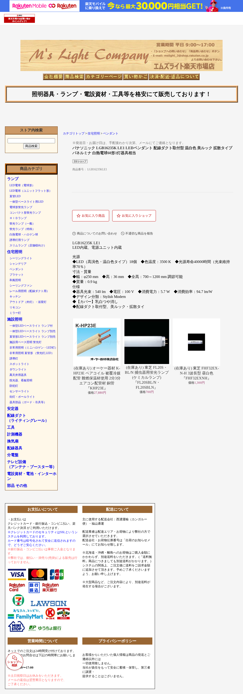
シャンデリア (18, 263)
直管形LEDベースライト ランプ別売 (32, 336)
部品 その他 (17, 485)
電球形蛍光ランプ (20, 207)
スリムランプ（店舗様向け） (28, 245)
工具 (11, 427)
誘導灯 (13, 358)
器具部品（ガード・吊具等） (28, 402)
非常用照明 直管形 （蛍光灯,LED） (31, 353)
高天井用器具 (18, 375)
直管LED (15, 196)
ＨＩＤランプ (18, 218)
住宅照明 (14, 252)
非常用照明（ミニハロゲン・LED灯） (33, 347)
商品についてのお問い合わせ (97, 233)
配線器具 (14, 448)
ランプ (13, 179)
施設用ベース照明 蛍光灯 (25, 342)
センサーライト (19, 391)
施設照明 (14, 319)
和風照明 (15, 280)
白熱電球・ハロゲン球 (23, 234)
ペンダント (16, 269)
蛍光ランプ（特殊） (22, 229)
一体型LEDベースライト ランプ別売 (32, 331)
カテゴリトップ (73, 133)
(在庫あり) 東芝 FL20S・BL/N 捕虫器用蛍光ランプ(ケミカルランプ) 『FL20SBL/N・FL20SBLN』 (147, 377)
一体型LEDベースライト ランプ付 (31, 325)
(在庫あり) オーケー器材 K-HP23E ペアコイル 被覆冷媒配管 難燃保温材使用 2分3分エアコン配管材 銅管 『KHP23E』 (97, 378)
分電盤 (13, 455)
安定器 (13, 409)
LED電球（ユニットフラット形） (30, 190)
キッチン (15, 296)
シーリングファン (20, 285)
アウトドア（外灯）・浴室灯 (28, 302)
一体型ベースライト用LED (26, 201)
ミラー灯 (15, 313)
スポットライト (19, 364)
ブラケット (16, 274)
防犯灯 (13, 386)
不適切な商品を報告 (139, 233)
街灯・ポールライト (22, 396)
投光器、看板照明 (20, 380)
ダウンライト (18, 369)
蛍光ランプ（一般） (22, 223)
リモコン (15, 307)
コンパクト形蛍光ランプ (25, 212)
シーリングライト (20, 258)
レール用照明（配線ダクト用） (29, 291)
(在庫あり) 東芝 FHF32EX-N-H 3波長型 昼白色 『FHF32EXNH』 (196, 373)
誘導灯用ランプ (19, 240)
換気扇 (13, 441)
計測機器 (14, 434)
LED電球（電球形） (22, 185)
